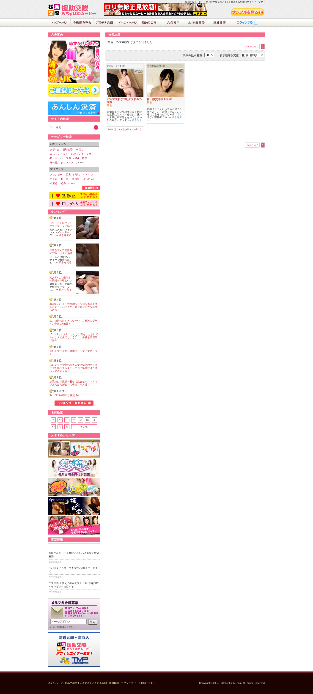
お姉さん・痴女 (132, 129)
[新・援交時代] (74, 467)
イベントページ (127, 22)
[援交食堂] (74, 506)
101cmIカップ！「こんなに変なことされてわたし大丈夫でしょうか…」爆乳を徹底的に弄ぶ (73, 337)
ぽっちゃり (89, 179)
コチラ (67, 626)
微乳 (77, 174)
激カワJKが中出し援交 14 (64, 395)
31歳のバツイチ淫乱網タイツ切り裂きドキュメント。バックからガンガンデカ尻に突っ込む (73, 306)
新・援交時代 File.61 (160, 99)
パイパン (88, 174)
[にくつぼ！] (74, 448)
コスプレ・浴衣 (59, 153)
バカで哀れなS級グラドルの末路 (124, 101)
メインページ (55, 683)
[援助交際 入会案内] (155, 14)
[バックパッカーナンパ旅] (74, 525)
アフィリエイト (130, 683)
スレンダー (56, 174)
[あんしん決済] (74, 114)
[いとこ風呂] (74, 487)
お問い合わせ (148, 683)
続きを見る (65, 235)
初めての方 (71, 683)
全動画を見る (82, 22)
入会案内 (173, 22)
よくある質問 (196, 22)
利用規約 (114, 683)
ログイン (248, 22)
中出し (111, 129)
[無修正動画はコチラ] (74, 198)
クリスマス (67, 162)
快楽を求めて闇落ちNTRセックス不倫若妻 (60, 253)
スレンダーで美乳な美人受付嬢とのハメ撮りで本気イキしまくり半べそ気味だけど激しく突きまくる (73, 367)
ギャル (54, 179)
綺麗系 (76, 179)
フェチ (119, 129)
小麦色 (54, 183)
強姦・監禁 (80, 158)
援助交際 (68, 149)
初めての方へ (150, 22)
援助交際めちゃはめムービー (73, 10)
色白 (63, 183)
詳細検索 (219, 22)
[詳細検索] (91, 188)
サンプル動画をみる (248, 12)
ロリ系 (54, 158)
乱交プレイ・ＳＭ (81, 153)
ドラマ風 (66, 158)
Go (93, 127)
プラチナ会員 (104, 22)
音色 (109, 105)
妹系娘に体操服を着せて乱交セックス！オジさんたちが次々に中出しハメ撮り (73, 383)
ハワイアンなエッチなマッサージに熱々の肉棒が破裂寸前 (60, 226)
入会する (85, 683)
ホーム (59, 22)
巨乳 (68, 174)
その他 (54, 162)
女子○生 (54, 149)
